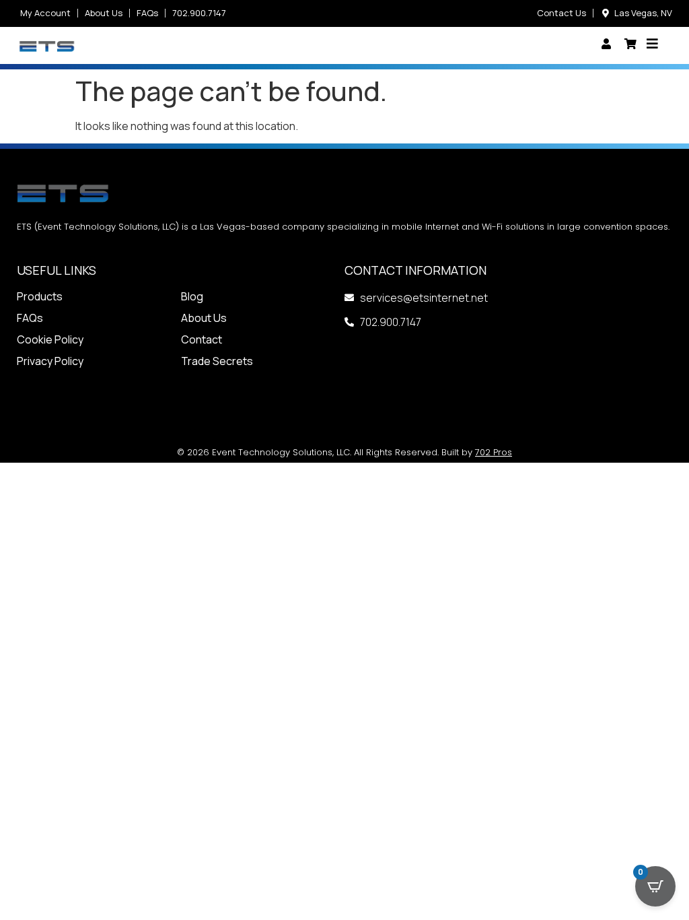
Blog (192, 296)
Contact (201, 339)
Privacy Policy (50, 361)
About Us (204, 318)
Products (40, 296)
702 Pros (493, 452)
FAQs (30, 318)
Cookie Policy (50, 339)
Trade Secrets (217, 361)
